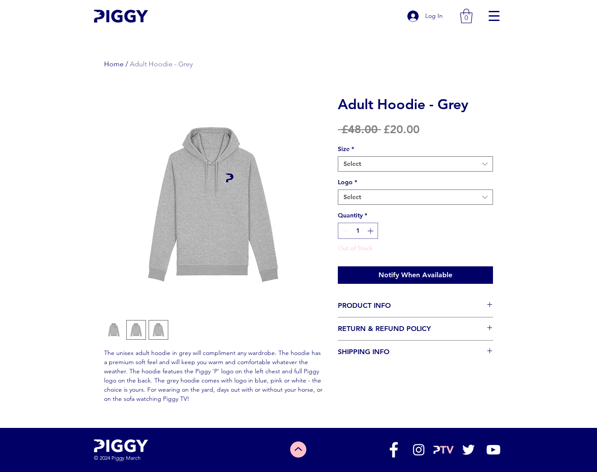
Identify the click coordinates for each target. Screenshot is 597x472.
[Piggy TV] (444, 450)
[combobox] (415, 164)
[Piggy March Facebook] (394, 450)
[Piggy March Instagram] (419, 450)
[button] (466, 16)
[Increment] (371, 230)
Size (346, 149)
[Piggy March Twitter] (468, 450)
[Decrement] (344, 230)
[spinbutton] (358, 230)
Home (114, 64)
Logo (347, 182)
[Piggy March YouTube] (493, 450)
